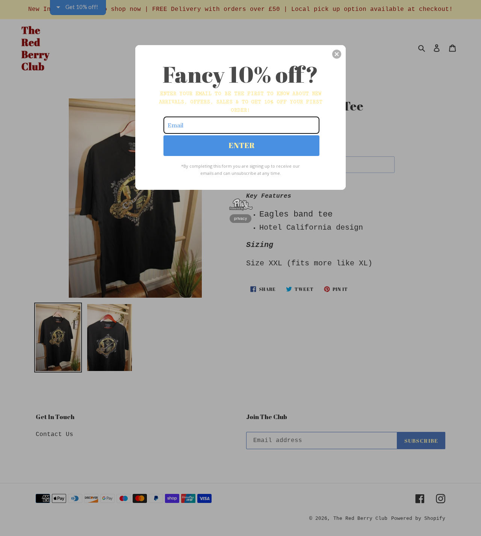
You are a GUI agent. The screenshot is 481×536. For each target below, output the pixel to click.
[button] (336, 54)
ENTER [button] (241, 145)
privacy (240, 218)
